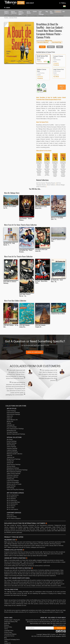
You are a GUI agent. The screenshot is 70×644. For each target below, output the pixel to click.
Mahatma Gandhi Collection (14, 454)
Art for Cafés (10, 507)
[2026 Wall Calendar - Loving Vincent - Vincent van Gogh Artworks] (26, 313)
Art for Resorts (11, 506)
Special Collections (14, 12)
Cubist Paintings (11, 411)
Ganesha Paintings (12, 448)
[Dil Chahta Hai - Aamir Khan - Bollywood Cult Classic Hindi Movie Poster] (58, 268)
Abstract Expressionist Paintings (16, 434)
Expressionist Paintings (13, 412)
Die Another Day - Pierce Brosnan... (25, 251)
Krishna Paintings (11, 441)
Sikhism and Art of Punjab (14, 484)
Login (27, 3)
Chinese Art (10, 462)
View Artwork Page (56, 42)
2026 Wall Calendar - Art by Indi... (10, 326)
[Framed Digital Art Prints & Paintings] (32, 568)
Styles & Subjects (6, 12)
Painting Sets (10, 479)
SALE (63, 11)
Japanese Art (10, 457)
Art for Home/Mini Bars (13, 502)
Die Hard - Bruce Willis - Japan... (41, 282)
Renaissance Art (11, 430)
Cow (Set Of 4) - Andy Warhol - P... (9, 244)
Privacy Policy (8, 632)
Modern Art (10, 421)
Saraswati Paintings (12, 452)
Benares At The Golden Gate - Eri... (57, 218)
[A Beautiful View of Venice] (58, 307)
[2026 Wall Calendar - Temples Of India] (42, 313)
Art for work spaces (12, 509)
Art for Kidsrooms (12, 500)
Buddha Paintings (11, 443)
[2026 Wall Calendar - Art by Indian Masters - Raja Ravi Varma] (10, 313)
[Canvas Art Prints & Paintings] (26, 558)
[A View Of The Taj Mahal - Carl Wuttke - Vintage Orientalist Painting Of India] (10, 200)
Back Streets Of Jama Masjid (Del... (41, 207)
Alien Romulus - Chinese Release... (25, 219)
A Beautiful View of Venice (58, 313)
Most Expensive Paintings (14, 471)
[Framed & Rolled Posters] (23, 549)
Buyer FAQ (7, 623)
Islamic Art (10, 416)
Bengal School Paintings (13, 459)
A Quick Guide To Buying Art (12, 620)
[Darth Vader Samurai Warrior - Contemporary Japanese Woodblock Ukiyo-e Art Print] (26, 276)
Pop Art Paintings (12, 427)
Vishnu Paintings (11, 446)
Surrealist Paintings (12, 432)
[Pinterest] (65, 632)
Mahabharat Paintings (13, 468)
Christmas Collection (13, 475)
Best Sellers (51, 12)
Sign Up (32, 3)
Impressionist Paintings (13, 414)
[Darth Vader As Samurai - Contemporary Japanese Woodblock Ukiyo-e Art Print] (10, 269)
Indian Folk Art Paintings (13, 473)
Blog (47, 11)
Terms (6, 629)
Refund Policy (8, 627)
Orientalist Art (11, 425)
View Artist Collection (42, 42)
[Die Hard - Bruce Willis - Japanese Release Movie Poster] (42, 269)
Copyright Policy (8, 630)
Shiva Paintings (11, 445)
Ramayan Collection (12, 477)
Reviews (6, 625)
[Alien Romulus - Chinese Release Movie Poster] (26, 206)
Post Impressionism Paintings (15, 428)
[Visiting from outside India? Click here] (46, 523)
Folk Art (9, 423)
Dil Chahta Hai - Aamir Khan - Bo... (57, 280)
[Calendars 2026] (16, 539)
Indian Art (9, 418)
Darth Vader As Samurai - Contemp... (10, 282)
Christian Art (10, 461)
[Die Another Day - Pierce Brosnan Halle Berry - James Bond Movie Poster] (26, 238)
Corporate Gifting (12, 516)
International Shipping (10, 634)
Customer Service (9, 636)
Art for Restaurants (12, 504)
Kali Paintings (10, 487)
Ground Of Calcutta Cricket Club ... (58, 240)
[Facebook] (59, 632)
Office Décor (10, 515)
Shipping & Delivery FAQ (10, 621)
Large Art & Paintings (13, 480)
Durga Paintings (11, 486)
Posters (35, 11)
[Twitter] (57, 632)
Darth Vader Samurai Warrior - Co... (24, 295)
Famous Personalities (13, 482)
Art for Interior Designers (14, 518)
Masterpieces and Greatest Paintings (17, 470)
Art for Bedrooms (12, 497)
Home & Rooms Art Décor (21, 12)
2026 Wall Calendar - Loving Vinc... (24, 326)
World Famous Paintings (13, 464)
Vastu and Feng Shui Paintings (15, 489)
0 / (61, 3)
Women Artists (11, 466)
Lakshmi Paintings (12, 450)
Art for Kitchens (11, 498)
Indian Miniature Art (12, 419)
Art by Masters (29, 12)
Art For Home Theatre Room (45, 183)
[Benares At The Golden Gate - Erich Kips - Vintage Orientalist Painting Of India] (58, 205)
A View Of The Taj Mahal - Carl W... (10, 207)
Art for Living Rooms (13, 495)
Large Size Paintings (41, 12)
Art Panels (10, 439)
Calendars (57, 11)
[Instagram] (62, 632)
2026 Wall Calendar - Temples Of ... (40, 326)
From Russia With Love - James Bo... (41, 250)
